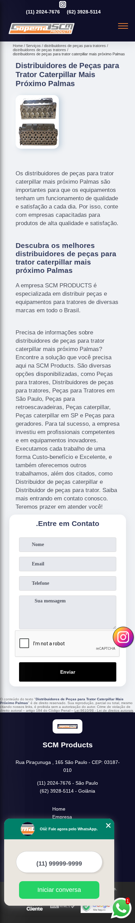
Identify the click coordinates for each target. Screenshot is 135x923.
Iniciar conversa (59, 889)
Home (58, 809)
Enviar (67, 672)
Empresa (62, 817)
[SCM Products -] (41, 34)
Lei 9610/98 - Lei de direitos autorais (103, 710)
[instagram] (62, 5)
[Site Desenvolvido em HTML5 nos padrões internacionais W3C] (62, 906)
